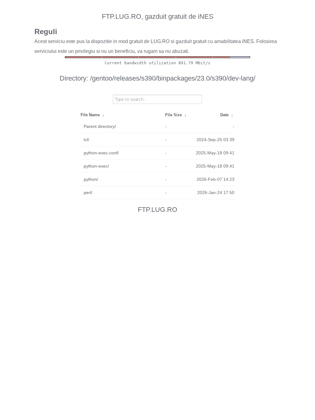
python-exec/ (96, 166)
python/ (91, 179)
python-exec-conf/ (101, 152)
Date (224, 115)
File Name (90, 115)
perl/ (88, 192)
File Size (173, 115)
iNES (248, 41)
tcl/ (86, 139)
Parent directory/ (100, 126)
